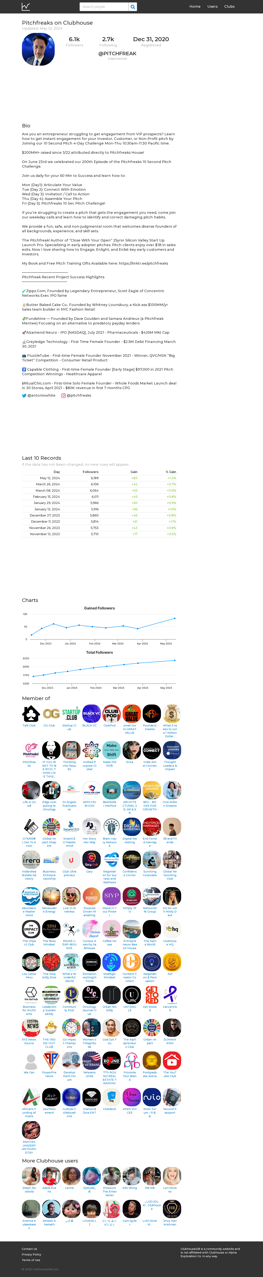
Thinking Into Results (69, 765)
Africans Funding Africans (29, 1112)
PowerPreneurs (49, 1074)
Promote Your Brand (130, 1076)
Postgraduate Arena (150, 1074)
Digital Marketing (130, 840)
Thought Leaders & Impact (170, 765)
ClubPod (110, 725)
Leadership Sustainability (49, 1010)
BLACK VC (89, 725)
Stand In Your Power (109, 911)
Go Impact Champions (69, 1043)
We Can (29, 1072)
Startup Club (69, 727)
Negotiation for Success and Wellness (110, 877)
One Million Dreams (170, 803)
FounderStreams (150, 727)
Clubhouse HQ (170, 942)
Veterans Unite (89, 1074)
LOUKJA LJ (89, 1222)
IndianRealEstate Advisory (29, 875)
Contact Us (29, 1249)
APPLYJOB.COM (89, 803)
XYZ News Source (29, 1041)
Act (170, 974)
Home (195, 6)
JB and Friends (170, 840)
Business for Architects (29, 1010)
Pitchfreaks (29, 763)
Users (212, 6)
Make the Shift (109, 763)
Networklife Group (150, 909)
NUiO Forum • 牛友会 (149, 1112)
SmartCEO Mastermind (69, 842)
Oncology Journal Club (89, 1010)
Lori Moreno (170, 1189)
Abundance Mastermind (29, 911)
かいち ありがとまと (109, 1222)
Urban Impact (149, 1041)
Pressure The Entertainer (109, 1191)
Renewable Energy (49, 909)
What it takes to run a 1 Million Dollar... (170, 731)
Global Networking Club (170, 875)
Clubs (229, 6)
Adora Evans (49, 1189)
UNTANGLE (129, 1008)
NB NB (150, 1188)
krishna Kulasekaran (29, 1224)
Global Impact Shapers (49, 842)
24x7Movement (49, 1110)
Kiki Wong (130, 1188)
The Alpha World (149, 942)
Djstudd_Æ (89, 1189)
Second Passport (170, 1110)
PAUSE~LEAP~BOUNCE (69, 944)
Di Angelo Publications (69, 805)
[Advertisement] (99, 95)
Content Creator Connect (130, 977)
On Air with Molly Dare (170, 911)
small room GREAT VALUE (130, 729)
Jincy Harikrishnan (170, 1222)
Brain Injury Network (110, 842)
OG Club (49, 725)
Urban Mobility (109, 1008)
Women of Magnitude (89, 1043)
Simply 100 (129, 909)
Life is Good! (29, 803)
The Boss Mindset (49, 942)
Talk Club (29, 725)
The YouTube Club (170, 1074)
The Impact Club (29, 942)
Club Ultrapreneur (69, 873)
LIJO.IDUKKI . (150, 1222)
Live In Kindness (69, 909)
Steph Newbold (29, 1189)
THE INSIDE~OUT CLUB (49, 1043)
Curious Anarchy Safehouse (89, 944)
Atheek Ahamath (49, 1222)
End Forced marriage (150, 842)
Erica (129, 762)
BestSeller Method (109, 803)
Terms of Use (31, 1260)
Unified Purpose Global (89, 765)
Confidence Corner (130, 873)
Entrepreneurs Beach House (130, 944)
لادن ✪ (69, 1221)
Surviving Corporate (150, 873)
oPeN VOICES (130, 1110)
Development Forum (69, 1076)
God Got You (109, 1041)
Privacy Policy (31, 1254)
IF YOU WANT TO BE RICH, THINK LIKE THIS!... (49, 769)
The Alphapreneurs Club (129, 1043)
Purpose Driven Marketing (89, 911)
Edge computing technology (49, 805)
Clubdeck (109, 1109)
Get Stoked (150, 1008)
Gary (89, 871)
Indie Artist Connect (150, 765)
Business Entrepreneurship (49, 875)
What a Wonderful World (69, 977)
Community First (69, 1008)
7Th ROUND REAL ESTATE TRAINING (110, 1078)
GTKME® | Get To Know (29, 842)
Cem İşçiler (130, 1222)
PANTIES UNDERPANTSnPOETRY (29, 1147)
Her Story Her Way (89, 840)
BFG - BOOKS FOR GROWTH (150, 805)
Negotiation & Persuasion (150, 977)
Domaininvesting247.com (89, 977)
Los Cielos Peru (29, 975)
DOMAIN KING (170, 1041)
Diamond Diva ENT (89, 1110)
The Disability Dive (49, 975)
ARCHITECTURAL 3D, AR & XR (130, 807)
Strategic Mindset (109, 975)
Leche (69, 1188)
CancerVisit (170, 1008)
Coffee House (109, 942)
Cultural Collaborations (69, 1112)
